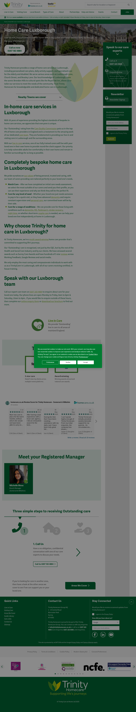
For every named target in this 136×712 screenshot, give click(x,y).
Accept (85, 362)
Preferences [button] (83, 357)
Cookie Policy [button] (93, 354)
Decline (68, 362)
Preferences (50, 362)
